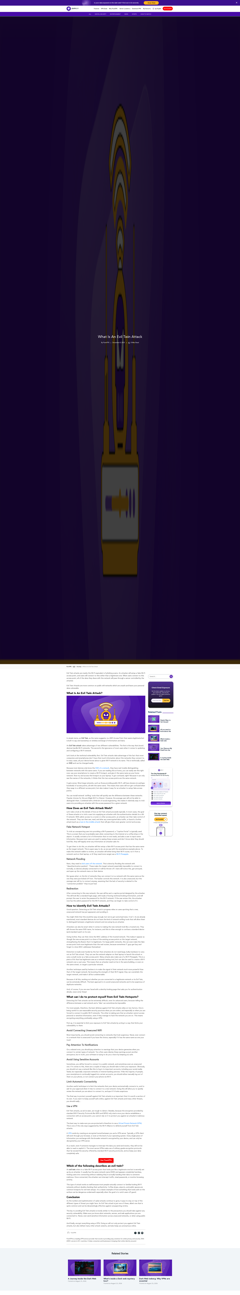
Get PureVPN (168, 8)
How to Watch (146, 14)
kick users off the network (92, 864)
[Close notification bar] (237, 2)
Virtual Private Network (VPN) (130, 1123)
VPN (70, 1133)
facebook (135, 1233)
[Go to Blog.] (74, 666)
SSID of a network (102, 768)
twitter (138, 1233)
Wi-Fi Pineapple (122, 854)
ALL (90, 14)
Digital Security (100, 14)
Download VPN (136, 8)
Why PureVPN (113, 8)
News (126, 14)
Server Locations (125, 8)
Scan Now (166, 700)
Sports (134, 14)
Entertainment (115, 14)
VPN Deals (104, 8)
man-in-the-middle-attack (90, 822)
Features (96, 8)
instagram (142, 1233)
